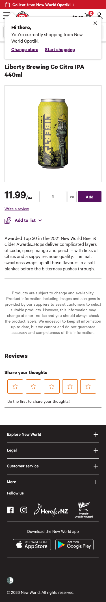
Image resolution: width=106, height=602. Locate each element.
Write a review (17, 208)
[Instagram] (23, 510)
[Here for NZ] (51, 510)
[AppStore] (32, 544)
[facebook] (10, 510)
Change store (24, 49)
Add (90, 197)
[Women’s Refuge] (10, 580)
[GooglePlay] (74, 544)
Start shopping (60, 49)
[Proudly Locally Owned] (84, 510)
